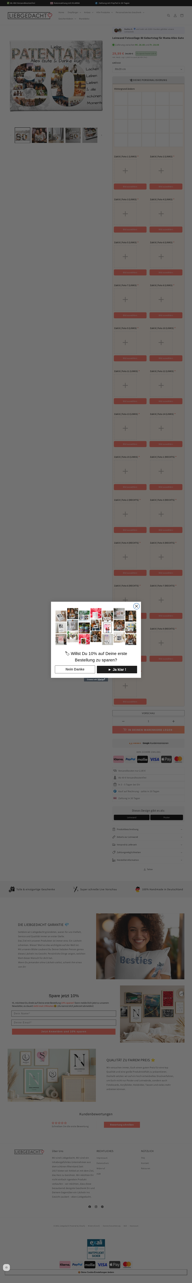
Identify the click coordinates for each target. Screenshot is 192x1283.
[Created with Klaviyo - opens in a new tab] (96, 679)
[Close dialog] (137, 606)
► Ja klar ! (117, 669)
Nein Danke (75, 669)
